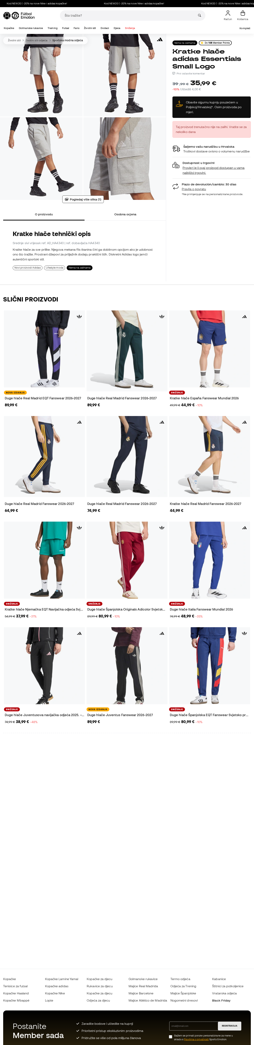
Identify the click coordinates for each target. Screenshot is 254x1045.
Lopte (49, 1000)
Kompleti (245, 28)
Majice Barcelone (141, 993)
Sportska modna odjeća (67, 40)
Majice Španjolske (183, 993)
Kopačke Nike (55, 993)
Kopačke (9, 28)
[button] (211, 167)
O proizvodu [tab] (44, 214)
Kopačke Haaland (16, 993)
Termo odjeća (180, 979)
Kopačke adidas (56, 986)
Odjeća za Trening (183, 986)
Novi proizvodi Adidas (27, 267)
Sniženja (130, 28)
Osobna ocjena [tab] (125, 214)
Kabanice (219, 979)
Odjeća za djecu (98, 1000)
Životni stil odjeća (36, 40)
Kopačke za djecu (99, 979)
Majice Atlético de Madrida (148, 1000)
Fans (76, 28)
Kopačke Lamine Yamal (61, 979)
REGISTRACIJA (229, 1026)
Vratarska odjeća (224, 993)
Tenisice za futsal (15, 986)
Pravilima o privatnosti (196, 1039)
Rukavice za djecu (100, 986)
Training (53, 28)
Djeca (117, 28)
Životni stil (90, 28)
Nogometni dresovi (184, 1000)
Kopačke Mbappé (16, 1000)
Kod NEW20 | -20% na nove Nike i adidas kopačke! (117, 3)
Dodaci (105, 28)
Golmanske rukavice (31, 28)
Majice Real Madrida (143, 986)
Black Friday (221, 1000)
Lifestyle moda (54, 267)
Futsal (65, 28)
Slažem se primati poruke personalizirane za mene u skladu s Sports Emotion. (203, 1037)
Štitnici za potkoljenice (227, 986)
